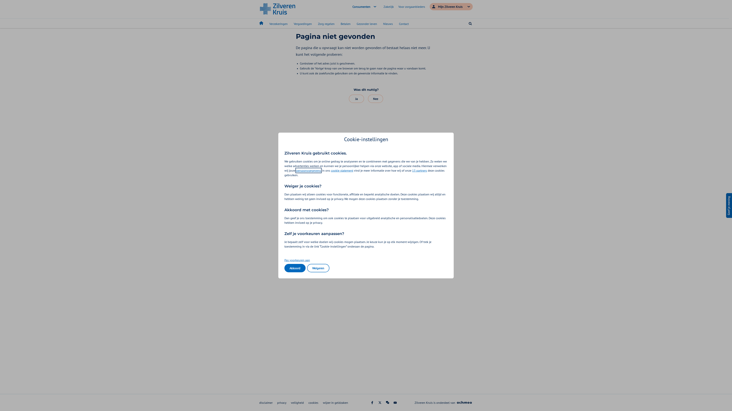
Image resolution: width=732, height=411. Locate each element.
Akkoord (295, 268)
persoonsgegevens (308, 170)
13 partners (419, 170)
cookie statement (342, 170)
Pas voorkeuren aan (297, 260)
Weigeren (318, 268)
